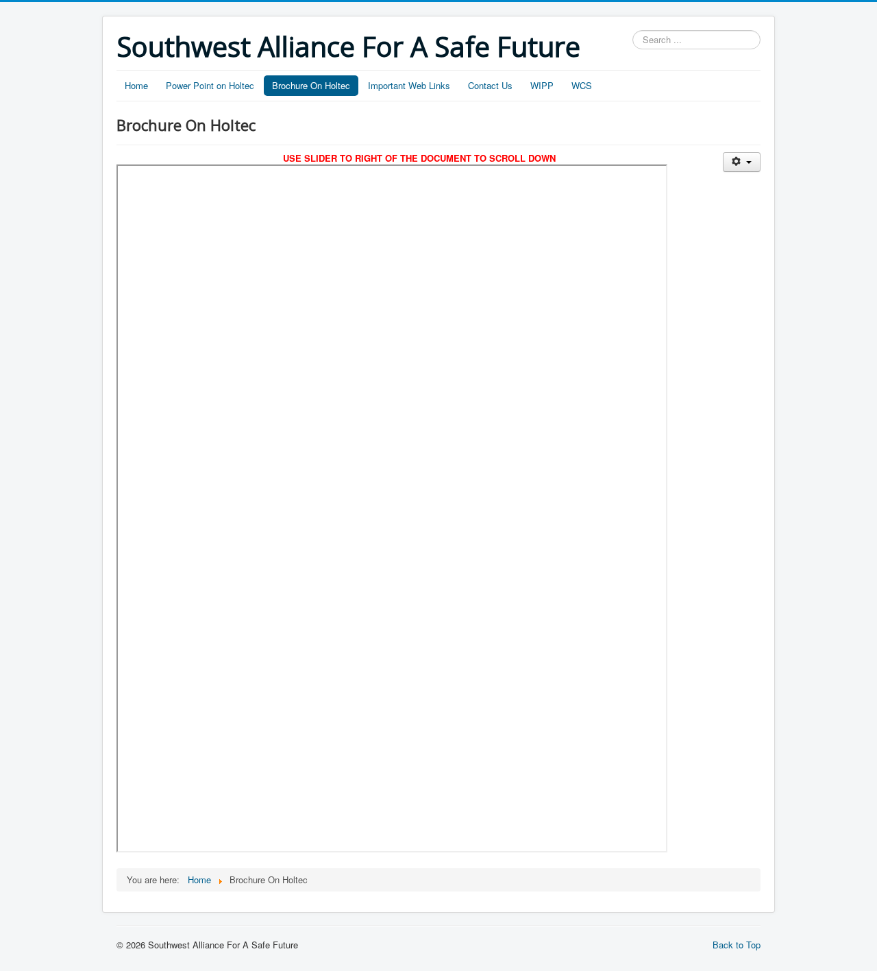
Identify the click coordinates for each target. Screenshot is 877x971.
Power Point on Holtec (210, 85)
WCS (581, 85)
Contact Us (490, 85)
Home (136, 85)
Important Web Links (409, 85)
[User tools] (742, 162)
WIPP (542, 85)
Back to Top (737, 944)
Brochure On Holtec (311, 85)
